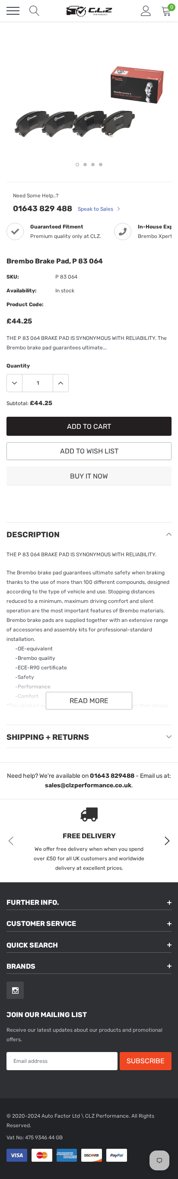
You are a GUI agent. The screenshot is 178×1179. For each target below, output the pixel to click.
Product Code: (25, 304)
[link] (15, 990)
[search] (34, 11)
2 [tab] (85, 164)
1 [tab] (77, 164)
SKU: (12, 277)
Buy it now (89, 476)
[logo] (89, 11)
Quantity (18, 366)
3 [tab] (93, 164)
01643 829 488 (42, 208)
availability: (21, 291)
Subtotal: (17, 403)
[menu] (12, 10)
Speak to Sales (96, 209)
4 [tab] (100, 164)
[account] (146, 11)
